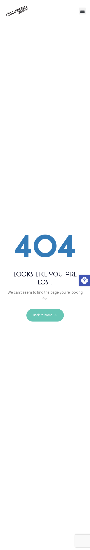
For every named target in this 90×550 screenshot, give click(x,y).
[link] (84, 280)
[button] (82, 11)
